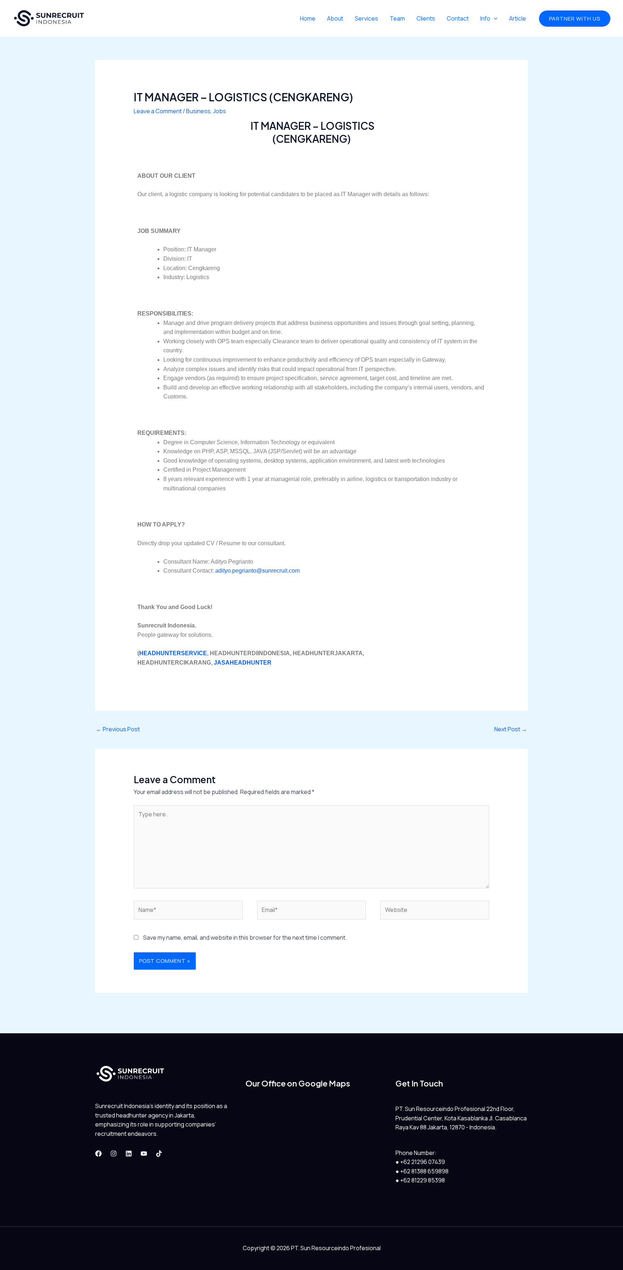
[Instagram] (113, 1153)
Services (366, 18)
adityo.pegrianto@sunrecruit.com (257, 571)
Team (397, 18)
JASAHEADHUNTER (242, 663)
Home (307, 18)
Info (485, 18)
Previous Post (118, 729)
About (335, 18)
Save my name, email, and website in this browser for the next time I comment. (245, 938)
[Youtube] (144, 1153)
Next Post (510, 729)
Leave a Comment (158, 111)
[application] (494, 18)
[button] (574, 18)
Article (517, 18)
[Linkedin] (128, 1153)
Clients (425, 18)
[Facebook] (98, 1153)
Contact (458, 18)
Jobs (219, 111)
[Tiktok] (159, 1153)
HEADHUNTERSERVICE (173, 653)
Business (198, 111)
